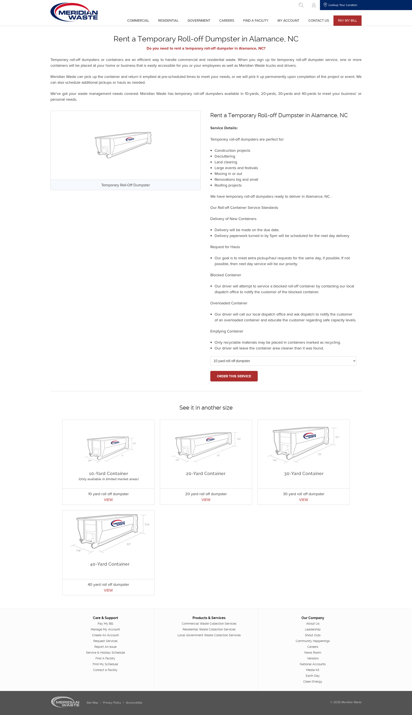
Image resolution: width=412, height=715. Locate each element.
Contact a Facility (105, 670)
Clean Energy (312, 681)
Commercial (138, 20)
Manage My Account (105, 629)
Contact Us (318, 20)
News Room (312, 652)
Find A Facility (255, 20)
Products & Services (209, 618)
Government (199, 20)
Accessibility (134, 702)
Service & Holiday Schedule (105, 652)
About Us (313, 623)
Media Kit (312, 670)
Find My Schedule (105, 664)
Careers (226, 20)
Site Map (92, 702)
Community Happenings (313, 641)
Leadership (313, 629)
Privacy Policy (112, 702)
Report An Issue (105, 646)
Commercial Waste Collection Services (209, 623)
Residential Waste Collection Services (209, 629)
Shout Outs (313, 635)
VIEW (108, 499)
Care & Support (105, 618)
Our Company (312, 618)
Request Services (105, 641)
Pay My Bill (347, 20)
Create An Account (105, 635)
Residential (168, 20)
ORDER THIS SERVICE (234, 376)
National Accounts (313, 664)
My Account (288, 20)
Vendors (313, 658)
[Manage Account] (314, 5)
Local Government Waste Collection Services (209, 635)
